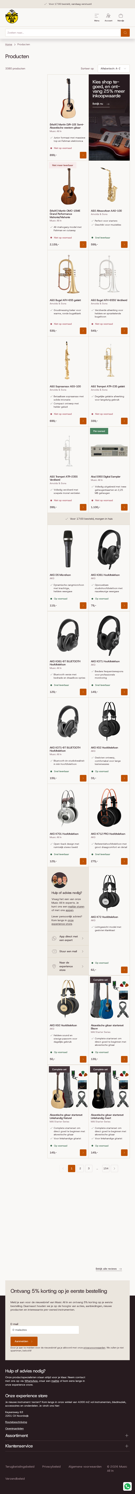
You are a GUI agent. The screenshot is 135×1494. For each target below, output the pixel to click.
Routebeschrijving (16, 1422)
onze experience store (63, 922)
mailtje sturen (76, 906)
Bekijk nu (98, 103)
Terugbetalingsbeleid (19, 1467)
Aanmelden (21, 1341)
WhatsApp (31, 1381)
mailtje (55, 1381)
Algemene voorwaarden (85, 1467)
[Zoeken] (125, 33)
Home (8, 44)
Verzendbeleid (15, 1479)
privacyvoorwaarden (94, 1347)
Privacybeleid (51, 1467)
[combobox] (63, 33)
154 (105, 1168)
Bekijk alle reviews (106, 1268)
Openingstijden (14, 1428)
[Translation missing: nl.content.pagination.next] (114, 1168)
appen (69, 910)
